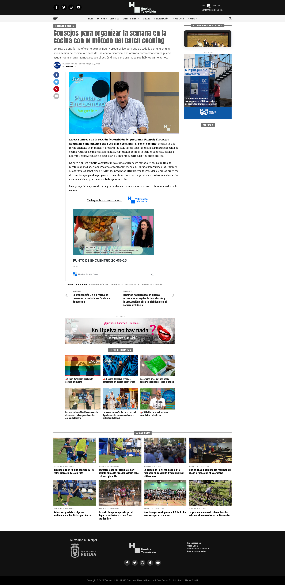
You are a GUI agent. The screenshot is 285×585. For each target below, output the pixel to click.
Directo (146, 18)
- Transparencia (193, 543)
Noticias (101, 18)
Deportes (114, 18)
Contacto (193, 18)
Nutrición (112, 284)
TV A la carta (178, 18)
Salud (146, 284)
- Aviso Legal (192, 546)
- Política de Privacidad (197, 549)
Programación (161, 18)
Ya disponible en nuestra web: (104, 200)
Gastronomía (97, 284)
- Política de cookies (196, 551)
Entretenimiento (131, 18)
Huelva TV (71, 66)
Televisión (157, 284)
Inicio (90, 18)
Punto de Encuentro (129, 284)
